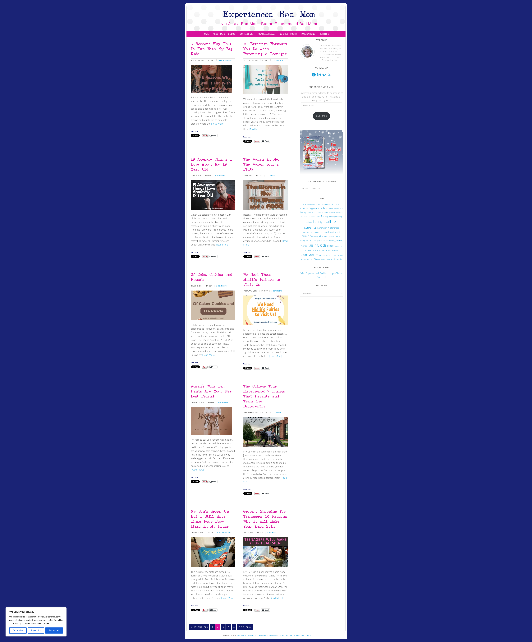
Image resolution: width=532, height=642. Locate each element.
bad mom (335, 204)
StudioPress (286, 635)
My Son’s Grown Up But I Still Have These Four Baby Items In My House (210, 519)
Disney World (321, 212)
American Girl (312, 204)
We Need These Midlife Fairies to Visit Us (261, 279)
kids (321, 236)
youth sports (336, 259)
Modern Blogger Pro (247, 635)
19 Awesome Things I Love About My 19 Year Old (211, 164)
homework (336, 232)
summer (308, 250)
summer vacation (322, 250)
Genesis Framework (268, 635)
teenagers (307, 254)
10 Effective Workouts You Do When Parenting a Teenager (265, 48)
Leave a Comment (225, 60)
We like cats (338, 255)
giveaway (306, 232)
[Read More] (217, 124)
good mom (315, 232)
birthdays (304, 209)
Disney (303, 212)
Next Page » (245, 627)
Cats (318, 208)
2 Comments (278, 60)
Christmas (327, 208)
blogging (312, 208)
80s (304, 204)
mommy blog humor (332, 240)
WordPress (299, 635)
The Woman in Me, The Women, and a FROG (261, 164)
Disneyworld (311, 212)
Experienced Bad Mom (269, 14)
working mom (308, 259)
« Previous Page (199, 627)
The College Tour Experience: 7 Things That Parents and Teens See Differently (264, 396)
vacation (329, 255)
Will (302, 259)
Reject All (36, 630)
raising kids (317, 245)
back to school (324, 205)
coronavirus (338, 208)
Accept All (54, 630)
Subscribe (321, 116)
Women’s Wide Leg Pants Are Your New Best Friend (211, 391)
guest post (324, 232)
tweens (322, 255)
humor (306, 236)
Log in (308, 635)
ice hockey (314, 236)
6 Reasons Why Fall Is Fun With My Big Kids (211, 48)
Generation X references (328, 228)
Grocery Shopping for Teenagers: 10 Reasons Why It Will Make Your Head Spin (265, 519)
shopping (338, 246)
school (330, 246)
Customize (18, 630)
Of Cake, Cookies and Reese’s (211, 277)
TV (316, 255)
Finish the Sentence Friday (310, 217)
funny (324, 216)
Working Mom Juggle (322, 259)
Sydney (335, 250)
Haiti (331, 232)
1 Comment (277, 412)
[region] (36, 621)
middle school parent (314, 240)
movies (304, 246)
